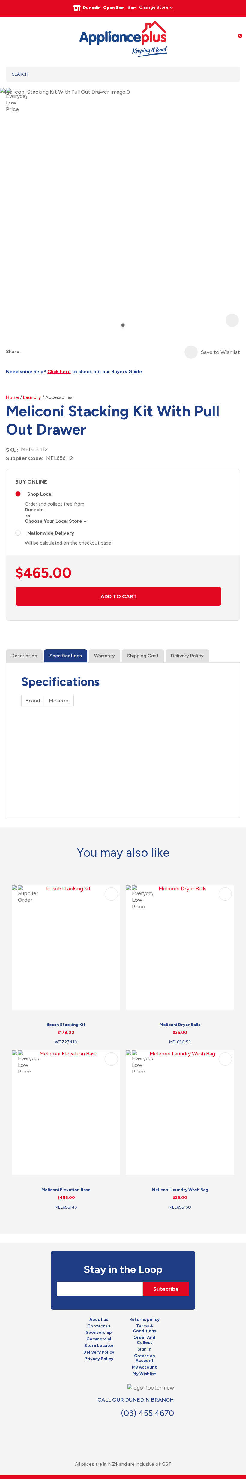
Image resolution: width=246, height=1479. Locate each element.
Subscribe (166, 1289)
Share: (13, 351)
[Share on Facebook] (26, 352)
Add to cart (118, 596)
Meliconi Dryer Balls (180, 1024)
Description (24, 656)
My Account (144, 1367)
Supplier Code (24, 458)
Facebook (148, 1426)
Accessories (59, 397)
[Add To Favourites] (191, 352)
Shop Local (39, 494)
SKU (11, 450)
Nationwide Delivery (50, 533)
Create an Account (144, 1358)
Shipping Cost (143, 656)
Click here (59, 371)
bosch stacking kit (66, 1024)
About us (98, 1319)
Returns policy (144, 1319)
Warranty (104, 656)
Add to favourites (111, 894)
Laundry (32, 397)
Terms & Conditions (144, 1329)
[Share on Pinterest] (58, 352)
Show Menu (9, 38)
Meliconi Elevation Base (66, 1189)
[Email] (48, 352)
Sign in (144, 1349)
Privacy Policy (99, 1359)
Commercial (98, 1339)
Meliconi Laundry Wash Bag (180, 1189)
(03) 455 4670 (147, 1413)
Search (228, 74)
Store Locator (99, 1345)
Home (12, 397)
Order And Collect (144, 1340)
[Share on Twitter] (37, 352)
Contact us (99, 1326)
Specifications (66, 656)
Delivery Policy (187, 656)
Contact (161, 1426)
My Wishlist (144, 1374)
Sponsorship (99, 1332)
